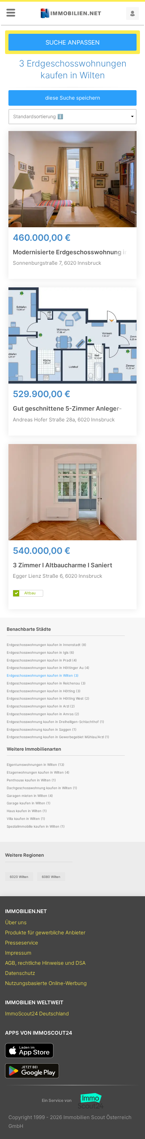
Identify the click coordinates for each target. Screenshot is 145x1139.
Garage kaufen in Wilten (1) (29, 803)
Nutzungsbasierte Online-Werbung (46, 983)
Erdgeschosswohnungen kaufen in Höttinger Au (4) (48, 668)
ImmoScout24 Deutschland (37, 1013)
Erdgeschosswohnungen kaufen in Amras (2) (43, 714)
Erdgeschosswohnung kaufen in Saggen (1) (42, 729)
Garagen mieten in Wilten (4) (30, 796)
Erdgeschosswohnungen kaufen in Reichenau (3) (46, 683)
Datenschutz (20, 973)
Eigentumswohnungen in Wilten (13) (35, 764)
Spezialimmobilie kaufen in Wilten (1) (36, 826)
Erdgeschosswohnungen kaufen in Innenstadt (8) (46, 645)
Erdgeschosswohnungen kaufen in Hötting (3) (44, 691)
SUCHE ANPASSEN (73, 42)
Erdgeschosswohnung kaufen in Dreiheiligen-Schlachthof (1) (55, 722)
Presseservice (21, 942)
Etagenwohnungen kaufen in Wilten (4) (38, 772)
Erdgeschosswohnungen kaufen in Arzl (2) (41, 706)
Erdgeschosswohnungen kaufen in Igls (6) (40, 652)
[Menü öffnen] (11, 13)
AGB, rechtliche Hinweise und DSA (45, 963)
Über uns (16, 922)
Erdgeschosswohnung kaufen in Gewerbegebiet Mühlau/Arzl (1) (58, 737)
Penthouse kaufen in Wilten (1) (31, 780)
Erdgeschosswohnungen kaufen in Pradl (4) (42, 660)
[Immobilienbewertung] (87, 1101)
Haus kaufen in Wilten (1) (27, 811)
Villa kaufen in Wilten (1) (26, 819)
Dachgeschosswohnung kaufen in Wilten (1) (42, 788)
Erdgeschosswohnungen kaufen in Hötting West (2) (48, 698)
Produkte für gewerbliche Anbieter (45, 932)
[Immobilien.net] (70, 13)
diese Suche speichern (72, 98)
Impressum (18, 953)
